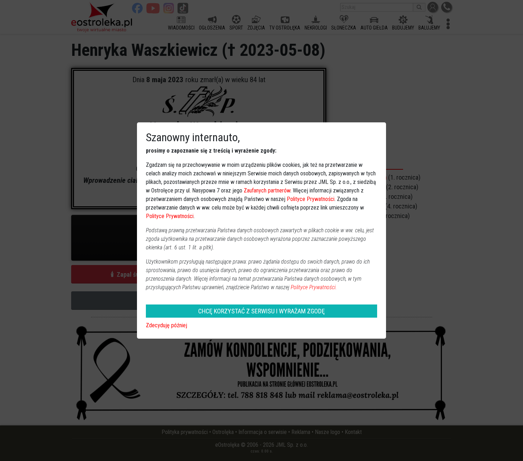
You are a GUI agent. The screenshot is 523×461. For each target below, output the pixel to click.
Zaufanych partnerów (267, 190)
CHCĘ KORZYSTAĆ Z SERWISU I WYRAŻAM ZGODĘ (261, 311)
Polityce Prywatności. (314, 287)
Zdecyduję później (166, 325)
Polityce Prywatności (310, 199)
